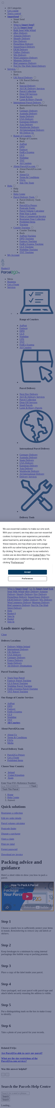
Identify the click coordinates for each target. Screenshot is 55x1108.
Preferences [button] (17, 562)
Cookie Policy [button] (39, 555)
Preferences (27, 579)
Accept (27, 572)
